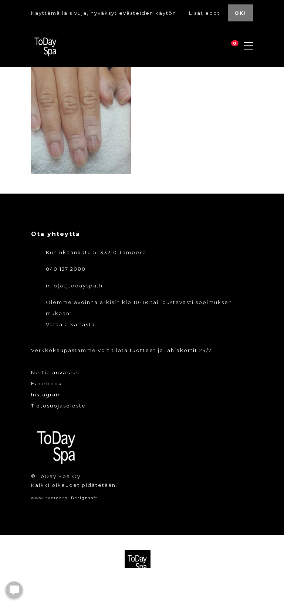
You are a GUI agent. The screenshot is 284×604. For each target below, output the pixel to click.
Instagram (46, 394)
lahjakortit (181, 350)
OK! (240, 13)
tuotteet (143, 350)
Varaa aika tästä (70, 324)
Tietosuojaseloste (58, 406)
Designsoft (84, 497)
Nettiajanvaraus (55, 372)
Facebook (46, 383)
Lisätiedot (205, 13)
